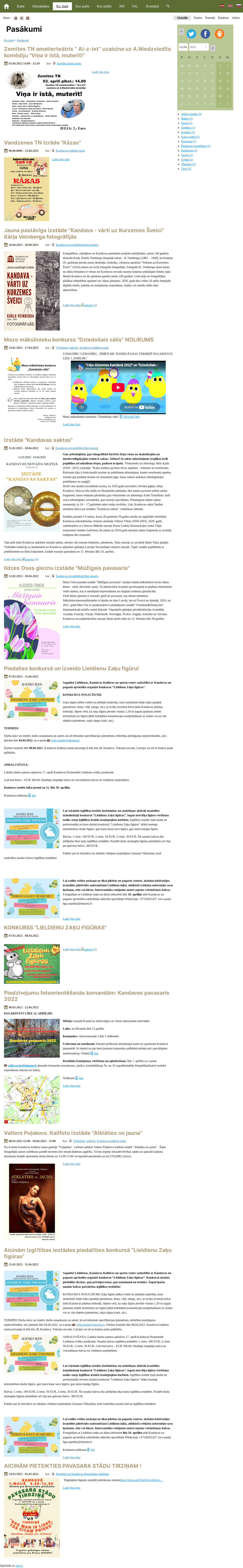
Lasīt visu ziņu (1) (80, 305)
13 (197, 81)
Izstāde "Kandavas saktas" (38, 440)
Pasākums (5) (189, 150)
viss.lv (19, 1565)
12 (189, 81)
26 (189, 96)
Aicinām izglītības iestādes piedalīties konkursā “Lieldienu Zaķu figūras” (88, 1253)
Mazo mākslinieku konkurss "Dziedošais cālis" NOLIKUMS (79, 339)
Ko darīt (62, 6)
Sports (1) (187, 155)
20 (197, 88)
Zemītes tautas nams (69, 63)
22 (212, 88)
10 (227, 73)
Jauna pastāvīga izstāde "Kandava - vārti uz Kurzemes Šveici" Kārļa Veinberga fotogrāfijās (84, 233)
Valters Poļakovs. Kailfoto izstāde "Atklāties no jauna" (73, 1133)
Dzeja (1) (186, 123)
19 (189, 88)
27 (197, 96)
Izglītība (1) (188, 127)
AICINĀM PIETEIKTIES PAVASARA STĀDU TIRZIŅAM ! (72, 1466)
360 (122, 6)
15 (212, 81)
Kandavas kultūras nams (70, 150)
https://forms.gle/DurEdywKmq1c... (141, 1480)
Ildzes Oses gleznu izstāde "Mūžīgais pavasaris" (67, 568)
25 (181, 96)
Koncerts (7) (188, 141)
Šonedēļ (210, 17)
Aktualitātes (40, 6)
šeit (34, 795)
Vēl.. (135, 6)
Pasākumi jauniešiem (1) (195, 146)
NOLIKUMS (131, 416)
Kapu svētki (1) (190, 136)
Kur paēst (82, 6)
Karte (21, 6)
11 (181, 81)
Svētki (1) (187, 159)
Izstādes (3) (188, 132)
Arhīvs (236, 17)
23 (220, 88)
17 (227, 81)
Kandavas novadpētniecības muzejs (77, 244)
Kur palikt (104, 6)
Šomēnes (223, 17)
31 (204, 65)
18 (181, 88)
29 (189, 65)
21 (204, 88)
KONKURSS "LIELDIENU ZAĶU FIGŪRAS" (55, 927)
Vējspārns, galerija (67, 347)
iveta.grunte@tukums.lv (65, 740)
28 (181, 65)
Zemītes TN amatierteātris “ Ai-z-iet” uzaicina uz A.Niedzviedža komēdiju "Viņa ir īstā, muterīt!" (87, 52)
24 (227, 88)
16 (220, 81)
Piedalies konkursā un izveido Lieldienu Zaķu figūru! (71, 668)
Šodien (198, 17)
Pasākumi (23, 40)
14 (204, 81)
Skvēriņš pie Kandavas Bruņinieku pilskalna (82, 1474)
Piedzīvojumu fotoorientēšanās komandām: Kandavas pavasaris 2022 (86, 996)
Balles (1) (187, 118)
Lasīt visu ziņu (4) (21, 559)
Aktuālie (182, 17)
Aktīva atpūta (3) (191, 114)
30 (197, 65)
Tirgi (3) (186, 168)
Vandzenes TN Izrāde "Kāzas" (42, 142)
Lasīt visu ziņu (100, 72)
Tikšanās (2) (188, 164)
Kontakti (152, 6)
